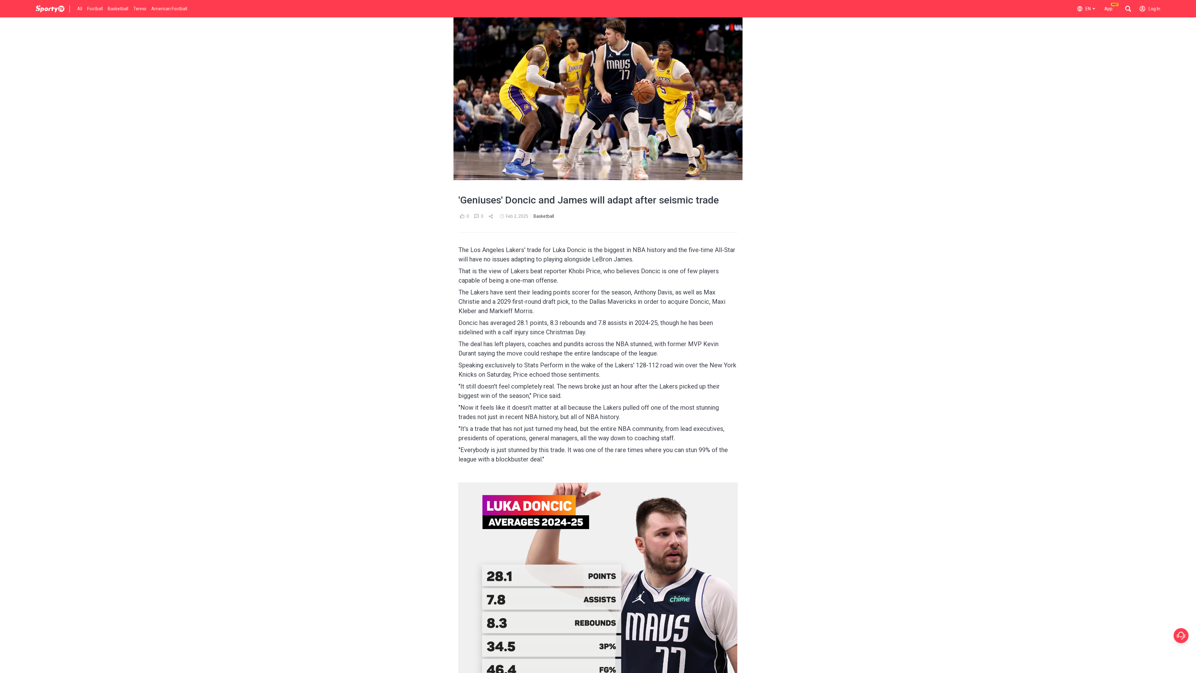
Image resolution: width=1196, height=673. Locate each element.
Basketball (118, 8)
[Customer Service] (1181, 635)
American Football (169, 8)
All (79, 8)
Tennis (139, 8)
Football (95, 8)
